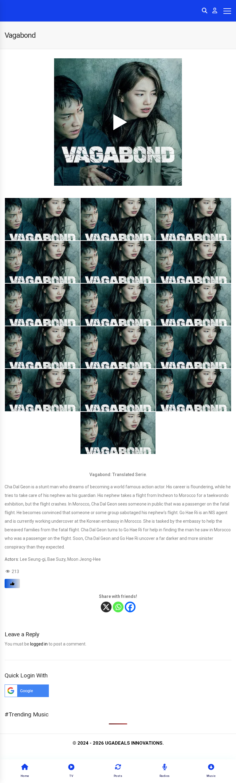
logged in (39, 644)
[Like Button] (12, 583)
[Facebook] (130, 607)
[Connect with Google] (27, 695)
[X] (106, 607)
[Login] (215, 10)
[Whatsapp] (118, 607)
